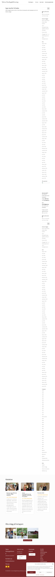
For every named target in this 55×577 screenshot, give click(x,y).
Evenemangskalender (49, 2)
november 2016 (44, 136)
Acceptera (31, 572)
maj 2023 (43, 97)
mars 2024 (44, 83)
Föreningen (30, 2)
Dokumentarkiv (44, 452)
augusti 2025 (44, 59)
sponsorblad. (45, 213)
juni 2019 (43, 112)
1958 (43, 390)
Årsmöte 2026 (44, 32)
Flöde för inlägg (44, 466)
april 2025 (43, 61)
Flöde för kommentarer (45, 468)
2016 (43, 438)
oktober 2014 (44, 152)
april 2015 (43, 144)
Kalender (32, 554)
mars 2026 (44, 49)
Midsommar (44, 454)
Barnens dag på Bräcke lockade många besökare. (45, 22)
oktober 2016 (44, 138)
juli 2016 (43, 140)
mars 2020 (44, 107)
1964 (43, 402)
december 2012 (44, 168)
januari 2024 (44, 85)
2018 (43, 442)
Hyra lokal (42, 2)
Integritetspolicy (42, 574)
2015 (43, 436)
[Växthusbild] (22, 533)
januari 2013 (44, 166)
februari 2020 (44, 108)
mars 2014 (44, 156)
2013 (43, 432)
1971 (43, 410)
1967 (43, 408)
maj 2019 (43, 114)
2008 (43, 422)
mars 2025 (44, 63)
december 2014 (44, 148)
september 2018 (44, 120)
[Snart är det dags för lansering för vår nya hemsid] (33, 533)
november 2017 (44, 128)
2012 (43, 430)
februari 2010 (44, 174)
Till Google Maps (21, 557)
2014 (43, 434)
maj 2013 (43, 160)
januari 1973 (44, 178)
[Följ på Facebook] (8, 566)
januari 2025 (44, 67)
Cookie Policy (37, 574)
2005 (43, 418)
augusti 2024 (44, 73)
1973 (43, 414)
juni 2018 (43, 124)
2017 (43, 440)
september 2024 (44, 71)
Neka (40, 572)
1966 (43, 406)
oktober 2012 (44, 170)
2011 (43, 428)
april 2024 (43, 81)
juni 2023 (43, 95)
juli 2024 (43, 75)
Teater (41, 556)
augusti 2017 (44, 130)
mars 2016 (44, 142)
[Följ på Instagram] (6, 566)
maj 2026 (43, 45)
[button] (52, 564)
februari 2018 (44, 126)
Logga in (43, 464)
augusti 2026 (44, 43)
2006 (43, 420)
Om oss (36, 2)
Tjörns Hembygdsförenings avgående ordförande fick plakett (26, 494)
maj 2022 (43, 103)
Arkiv (42, 448)
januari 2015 (44, 146)
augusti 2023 (44, 93)
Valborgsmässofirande (45, 460)
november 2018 (44, 118)
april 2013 (43, 162)
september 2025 (44, 57)
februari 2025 (44, 65)
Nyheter (43, 456)
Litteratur (42, 555)
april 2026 (43, 47)
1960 (43, 394)
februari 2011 (44, 172)
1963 (43, 400)
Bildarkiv (43, 450)
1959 (43, 392)
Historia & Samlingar (43, 552)
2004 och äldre (44, 416)
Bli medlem (42, 549)
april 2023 (43, 99)
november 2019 (44, 110)
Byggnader (42, 550)
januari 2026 (44, 51)
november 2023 (44, 87)
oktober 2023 (44, 89)
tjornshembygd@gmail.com (9, 561)
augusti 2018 (44, 122)
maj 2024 (43, 79)
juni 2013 (43, 158)
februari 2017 (44, 132)
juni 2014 (43, 154)
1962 (43, 398)
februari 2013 (44, 164)
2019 (43, 444)
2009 (43, 424)
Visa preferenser (49, 572)
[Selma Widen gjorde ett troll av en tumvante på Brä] (10, 533)
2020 (43, 446)
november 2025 (44, 53)
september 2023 (44, 91)
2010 (43, 426)
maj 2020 (43, 105)
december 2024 (44, 69)
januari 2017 (44, 134)
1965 (43, 404)
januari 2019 (44, 116)
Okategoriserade (44, 458)
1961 (43, 396)
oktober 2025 (44, 55)
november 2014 (44, 150)
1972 (43, 412)
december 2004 (44, 176)
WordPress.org (44, 470)
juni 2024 (43, 77)
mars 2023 (44, 101)
